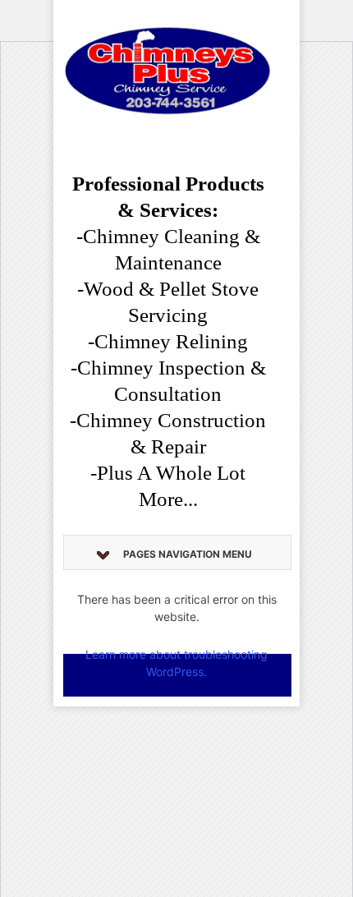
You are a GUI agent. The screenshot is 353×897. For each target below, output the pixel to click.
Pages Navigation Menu (187, 554)
